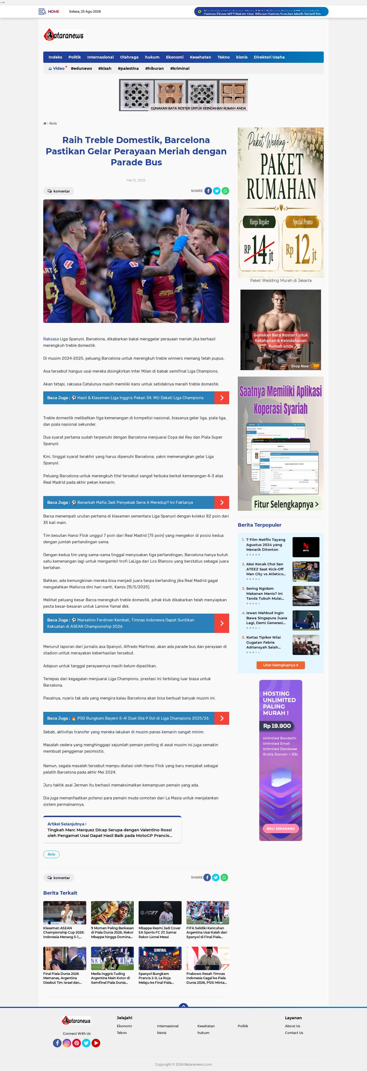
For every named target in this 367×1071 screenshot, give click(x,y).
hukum (152, 57)
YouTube (99, 1049)
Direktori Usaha (269, 57)
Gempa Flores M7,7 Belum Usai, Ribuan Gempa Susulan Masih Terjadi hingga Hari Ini (264, 11)
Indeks (55, 57)
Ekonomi (175, 57)
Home (53, 11)
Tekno (224, 57)
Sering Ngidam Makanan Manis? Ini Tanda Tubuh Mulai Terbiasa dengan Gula (266, 593)
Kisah (106, 68)
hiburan (156, 68)
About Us (292, 1026)
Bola (51, 854)
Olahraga (129, 57)
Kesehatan (200, 57)
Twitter (88, 1049)
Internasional (100, 57)
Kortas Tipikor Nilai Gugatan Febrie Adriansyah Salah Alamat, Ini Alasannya (266, 642)
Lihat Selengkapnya (279, 665)
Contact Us (294, 1033)
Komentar (61, 191)
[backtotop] (183, 1008)
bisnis (241, 57)
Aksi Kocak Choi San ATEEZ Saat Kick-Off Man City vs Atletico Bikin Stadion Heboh (265, 569)
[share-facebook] (208, 191)
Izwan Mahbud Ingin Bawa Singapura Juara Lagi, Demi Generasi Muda (266, 618)
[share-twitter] (217, 191)
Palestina (130, 68)
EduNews (83, 68)
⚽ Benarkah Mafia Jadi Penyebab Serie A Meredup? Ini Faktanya (132, 502)
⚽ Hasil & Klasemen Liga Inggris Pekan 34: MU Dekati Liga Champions (137, 397)
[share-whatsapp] (225, 191)
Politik (75, 57)
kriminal (181, 68)
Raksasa (51, 339)
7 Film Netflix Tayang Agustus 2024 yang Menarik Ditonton (265, 544)
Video (58, 68)
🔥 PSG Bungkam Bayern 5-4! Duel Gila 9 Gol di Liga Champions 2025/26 (140, 718)
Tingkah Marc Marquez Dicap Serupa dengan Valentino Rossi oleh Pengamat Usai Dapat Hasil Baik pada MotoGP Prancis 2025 (110, 832)
